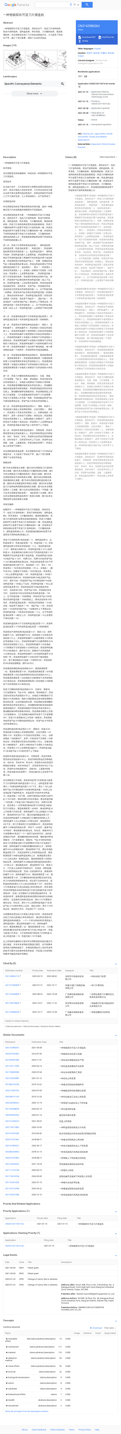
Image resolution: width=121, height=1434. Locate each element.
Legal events (99, 134)
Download (97, 1328)
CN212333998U (12, 1078)
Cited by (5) (88, 134)
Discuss (81, 147)
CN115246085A (12, 994)
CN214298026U (12, 1047)
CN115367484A (12, 1003)
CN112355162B (12, 1182)
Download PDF (89, 37)
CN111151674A (12, 1170)
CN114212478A (12, 1188)
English (97, 48)
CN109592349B (12, 1060)
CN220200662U (12, 1103)
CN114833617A (12, 976)
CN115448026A (12, 1012)
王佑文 (81, 56)
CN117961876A (12, 1176)
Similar (85, 41)
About (25, 1430)
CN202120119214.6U (14, 1224)
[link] (12, 1340)
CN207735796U (12, 1139)
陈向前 (97, 53)
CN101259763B (12, 1133)
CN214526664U (12, 1164)
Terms (71, 1430)
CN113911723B (12, 1066)
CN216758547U (12, 1145)
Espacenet (96, 144)
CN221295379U (12, 1090)
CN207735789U (12, 1158)
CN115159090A (12, 985)
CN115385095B (12, 1072)
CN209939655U (12, 1115)
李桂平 (89, 53)
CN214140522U (12, 1121)
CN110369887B (12, 1109)
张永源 (111, 53)
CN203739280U (12, 1054)
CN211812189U (12, 1127)
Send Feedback (39, 1430)
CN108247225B (12, 1084)
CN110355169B (12, 1194)
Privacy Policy (85, 1430)
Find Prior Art (108, 37)
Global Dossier (108, 144)
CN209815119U (12, 1096)
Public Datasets (57, 1430)
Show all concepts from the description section (26, 1411)
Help (97, 1430)
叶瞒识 (104, 53)
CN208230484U (12, 1152)
